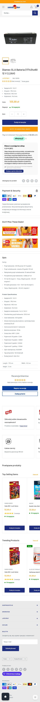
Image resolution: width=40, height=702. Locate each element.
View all (35, 474)
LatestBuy (5, 78)
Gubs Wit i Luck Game (11, 506)
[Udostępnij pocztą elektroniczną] (36, 180)
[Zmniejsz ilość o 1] (12, 114)
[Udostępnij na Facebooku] (23, 180)
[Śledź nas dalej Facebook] (3, 669)
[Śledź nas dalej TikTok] (24, 669)
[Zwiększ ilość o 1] (23, 114)
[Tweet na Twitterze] (32, 180)
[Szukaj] (35, 13)
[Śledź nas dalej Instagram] (12, 669)
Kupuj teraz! (23, 426)
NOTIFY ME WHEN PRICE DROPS (20, 129)
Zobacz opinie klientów (14, 171)
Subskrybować (11, 648)
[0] (36, 7)
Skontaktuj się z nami (20, 1)
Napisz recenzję (20, 388)
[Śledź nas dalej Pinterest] (16, 669)
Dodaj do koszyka (20, 122)
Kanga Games (9, 503)
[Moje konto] (31, 7)
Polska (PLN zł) (18, 659)
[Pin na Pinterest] (27, 180)
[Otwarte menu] (3, 7)
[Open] (5, 696)
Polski (5, 659)
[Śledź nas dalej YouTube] (20, 669)
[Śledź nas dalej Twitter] (8, 669)
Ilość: (4, 114)
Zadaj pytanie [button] (20, 394)
